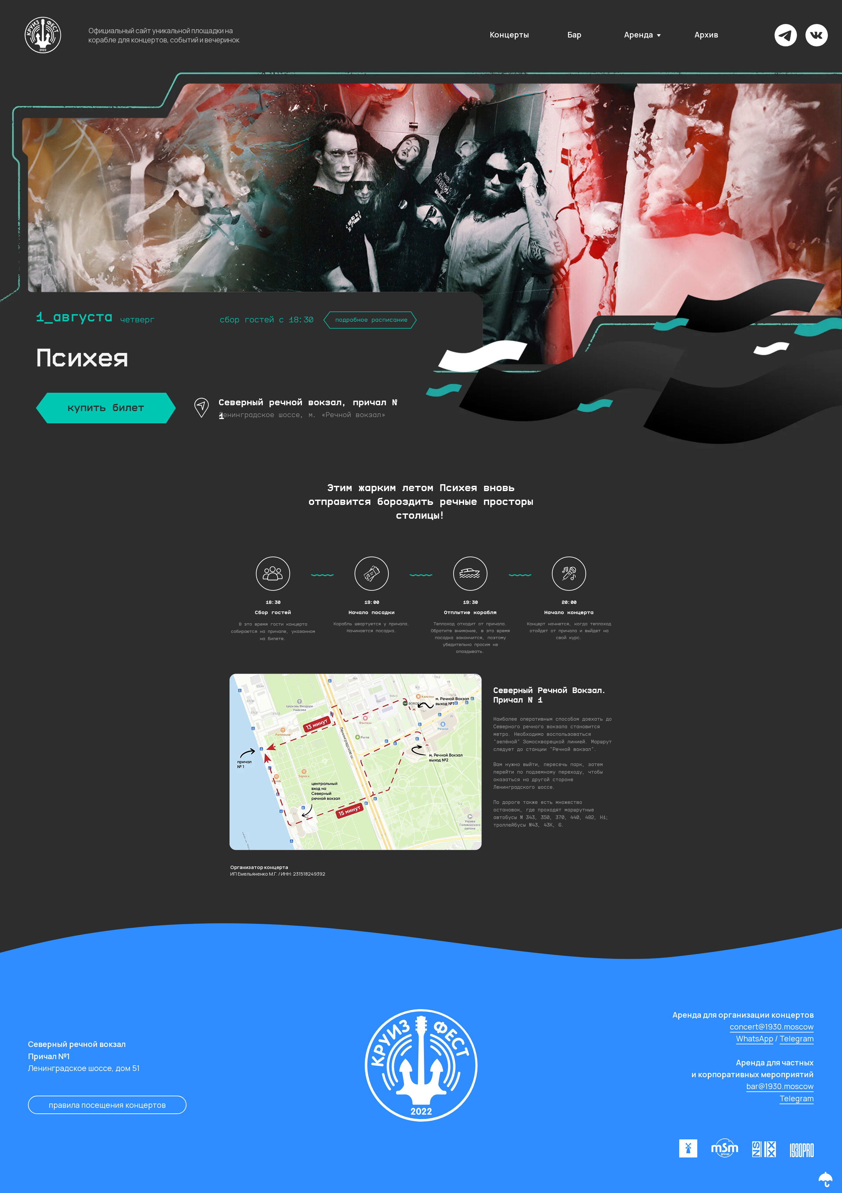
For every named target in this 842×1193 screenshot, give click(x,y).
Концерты (509, 34)
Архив (706, 34)
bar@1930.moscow (780, 1086)
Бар (574, 34)
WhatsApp (754, 1038)
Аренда (638, 34)
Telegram (797, 1038)
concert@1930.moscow (772, 1026)
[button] (825, 1179)
